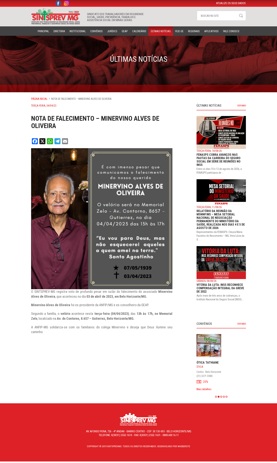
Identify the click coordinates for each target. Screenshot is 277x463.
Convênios (96, 31)
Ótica (200, 366)
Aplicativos (211, 31)
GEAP (125, 31)
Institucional (78, 31)
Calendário (139, 31)
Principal (43, 31)
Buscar (241, 16)
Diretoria (59, 31)
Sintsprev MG (57, 16)
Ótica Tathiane (208, 362)
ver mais (241, 105)
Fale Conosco (231, 31)
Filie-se (179, 31)
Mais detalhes (204, 389)
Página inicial (39, 98)
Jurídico (112, 31)
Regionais (194, 31)
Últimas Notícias (161, 31)
